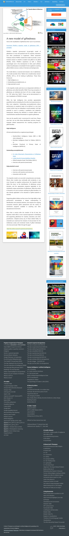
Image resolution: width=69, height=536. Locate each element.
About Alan (19, 1)
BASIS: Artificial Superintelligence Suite (37, 375)
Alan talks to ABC (48, 434)
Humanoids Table (48, 508)
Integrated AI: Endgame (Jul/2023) (56, 216)
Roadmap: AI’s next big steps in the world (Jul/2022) (56, 252)
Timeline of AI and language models (53, 518)
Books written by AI (48, 469)
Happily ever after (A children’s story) (53, 475)
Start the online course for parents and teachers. (20, 228)
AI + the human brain (32, 373)
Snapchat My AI (8, 433)
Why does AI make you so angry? (52, 487)
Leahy (54, 398)
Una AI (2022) (31, 414)
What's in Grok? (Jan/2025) (56, 147)
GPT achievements (48, 506)
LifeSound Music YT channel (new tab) (37, 424)
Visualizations (47, 520)
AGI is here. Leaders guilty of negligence (54, 432)
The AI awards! (54, 522)
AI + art (45, 452)
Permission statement (8, 530)
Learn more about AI (48, 479)
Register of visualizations (50, 516)
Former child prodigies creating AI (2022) (54, 473)
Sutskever (49, 398)
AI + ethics (46, 456)
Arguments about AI (32, 393)
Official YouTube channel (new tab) (36, 420)
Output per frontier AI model (50, 481)
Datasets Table (47, 503)
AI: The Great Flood (48, 465)
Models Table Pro (48, 514)
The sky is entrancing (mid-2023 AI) (36, 357)
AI (24, 1)
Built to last (16, 530)
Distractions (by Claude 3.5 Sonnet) (52, 471)
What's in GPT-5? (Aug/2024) (56, 170)
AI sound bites (47, 440)
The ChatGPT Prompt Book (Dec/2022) (56, 228)
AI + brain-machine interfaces (35, 371)
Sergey (58, 398)
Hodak (31, 398)
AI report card (47, 450)
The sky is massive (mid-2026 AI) (36, 345)
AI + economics (47, 454)
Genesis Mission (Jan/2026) (56, 124)
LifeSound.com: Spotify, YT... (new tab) (37, 426)
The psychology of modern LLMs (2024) (56, 193)
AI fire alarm (46, 438)
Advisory (47, 1)
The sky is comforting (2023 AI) (35, 355)
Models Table (47, 512)
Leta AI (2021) (31, 412)
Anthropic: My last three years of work (37, 391)
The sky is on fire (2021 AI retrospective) (38, 363)
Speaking (54, 1)
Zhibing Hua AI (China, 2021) (35, 416)
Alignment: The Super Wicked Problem (53, 467)
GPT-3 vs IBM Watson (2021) (34, 410)
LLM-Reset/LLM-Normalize (50, 510)
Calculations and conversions (51, 501)
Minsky (39, 398)
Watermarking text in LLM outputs (52, 485)
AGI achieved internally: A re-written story (38, 389)
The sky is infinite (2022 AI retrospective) (38, 359)
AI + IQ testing (32, 369)
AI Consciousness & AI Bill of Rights (52, 446)
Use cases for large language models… (53, 483)
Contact (61, 1)
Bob (28, 398)
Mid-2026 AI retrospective (56, 101)
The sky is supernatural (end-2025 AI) (37, 347)
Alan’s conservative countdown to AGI (53, 493)
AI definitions (46, 448)
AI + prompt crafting (48, 458)
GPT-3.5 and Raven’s (32, 377)
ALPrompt (46, 499)
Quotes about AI (31, 402)
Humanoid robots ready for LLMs (52, 477)
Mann (35, 398)
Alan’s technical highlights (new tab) (53, 497)
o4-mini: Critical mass (14, 431)
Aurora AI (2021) (31, 408)
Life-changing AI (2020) (33, 395)
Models (36, 1)
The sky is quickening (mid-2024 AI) (36, 353)
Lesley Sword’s (24, 158)
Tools (29, 1)
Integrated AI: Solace (32, 379)
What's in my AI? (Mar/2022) (56, 276)
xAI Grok (6, 435)
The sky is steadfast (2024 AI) (35, 351)
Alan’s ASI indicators (48, 495)
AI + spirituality (47, 463)
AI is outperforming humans (50, 436)
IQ (41, 1)
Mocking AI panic (31, 400)
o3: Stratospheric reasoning (15, 429)
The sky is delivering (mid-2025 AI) (36, 349)
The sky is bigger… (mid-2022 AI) (35, 361)
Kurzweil (44, 398)
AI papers (29, 387)
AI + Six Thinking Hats (49, 460)
